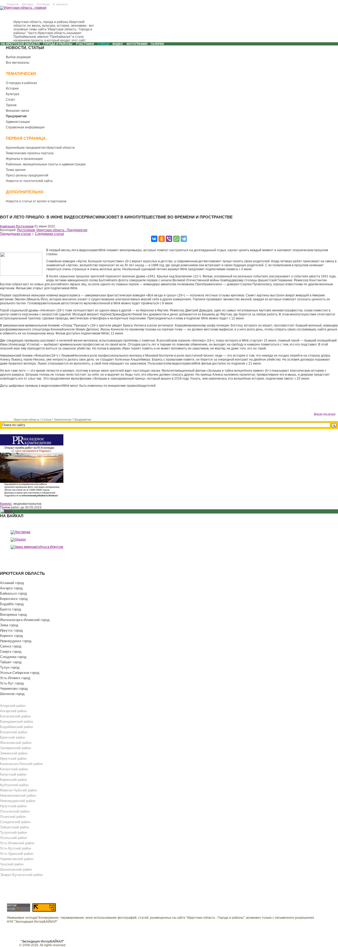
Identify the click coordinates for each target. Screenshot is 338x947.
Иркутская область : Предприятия (61, 230)
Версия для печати (324, 414)
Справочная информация (25, 127)
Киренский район (13, 780)
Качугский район (13, 774)
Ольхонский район (15, 811)
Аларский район (13, 706)
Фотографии (136, 43)
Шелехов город (12, 694)
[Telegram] (184, 239)
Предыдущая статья (15, 234)
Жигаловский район (15, 743)
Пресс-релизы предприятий (27, 175)
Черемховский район (16, 859)
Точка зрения (16, 170)
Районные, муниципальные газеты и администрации (46, 164)
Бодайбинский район (16, 727)
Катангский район (14, 769)
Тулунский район (13, 832)
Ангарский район (13, 711)
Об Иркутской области (20, 43)
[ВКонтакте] (154, 239)
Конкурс (6, 504)
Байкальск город (13, 593)
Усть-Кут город (12, 683)
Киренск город (11, 636)
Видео (117, 43)
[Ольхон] (18, 539)
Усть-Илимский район (17, 843)
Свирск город (10, 652)
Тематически (62, 419)
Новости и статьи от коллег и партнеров (36, 201)
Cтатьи (103, 43)
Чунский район (12, 864)
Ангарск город (11, 588)
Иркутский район (13, 759)
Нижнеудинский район (17, 801)
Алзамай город (12, 583)
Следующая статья (49, 234)
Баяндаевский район (16, 722)
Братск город (10, 609)
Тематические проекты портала (30, 153)
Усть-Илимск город (15, 678)
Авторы (27, 4)
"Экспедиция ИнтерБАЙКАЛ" (42, 941)
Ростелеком (26, 230)
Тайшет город (11, 662)
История (12, 88)
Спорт (10, 99)
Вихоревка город (13, 615)
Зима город (9, 625)
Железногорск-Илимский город (25, 620)
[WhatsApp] (176, 239)
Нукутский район (13, 806)
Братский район (12, 737)
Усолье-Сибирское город (19, 673)
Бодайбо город (12, 604)
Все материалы (17, 62)
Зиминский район (13, 753)
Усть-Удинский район (16, 854)
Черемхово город (14, 689)
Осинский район (13, 817)
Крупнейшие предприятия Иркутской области (40, 148)
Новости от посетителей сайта (29, 181)
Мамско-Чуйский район (18, 790)
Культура (12, 94)
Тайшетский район (14, 827)
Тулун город (10, 667)
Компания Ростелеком (17, 226)
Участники (85, 43)
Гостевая (43, 4)
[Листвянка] (20, 532)
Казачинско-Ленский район (21, 764)
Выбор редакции (18, 57)
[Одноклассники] (161, 239)
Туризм (11, 105)
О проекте (60, 4)
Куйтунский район (14, 785)
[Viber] (169, 239)
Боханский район (13, 732)
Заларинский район (15, 748)
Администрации (18, 122)
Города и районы (57, 43)
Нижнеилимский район (18, 795)
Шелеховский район (16, 869)
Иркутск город (11, 630)
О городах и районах (21, 83)
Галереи (157, 43)
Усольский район (13, 838)
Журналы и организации (24, 159)
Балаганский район (15, 716)
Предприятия (16, 116)
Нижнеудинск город (15, 641)
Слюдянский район (15, 822)
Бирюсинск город (14, 599)
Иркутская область (26, 419)
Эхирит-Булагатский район (21, 875)
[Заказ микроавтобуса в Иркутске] (37, 547)
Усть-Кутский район (15, 848)
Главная (12, 4)
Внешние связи (17, 111)
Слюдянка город (13, 657)
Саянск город (10, 646)
